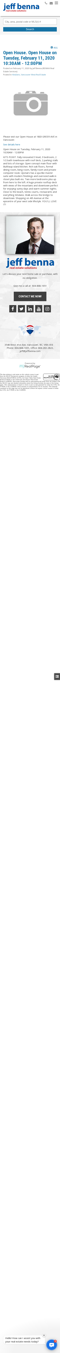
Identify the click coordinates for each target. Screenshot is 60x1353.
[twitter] (21, 308)
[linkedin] (30, 308)
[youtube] (38, 308)
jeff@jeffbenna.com (30, 351)
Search (30, 29)
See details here (11, 144)
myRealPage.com (30, 366)
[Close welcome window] (44, 1335)
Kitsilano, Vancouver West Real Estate (29, 74)
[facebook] (12, 308)
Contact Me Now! (30, 296)
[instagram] (47, 308)
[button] (52, 1345)
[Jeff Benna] (21, 13)
